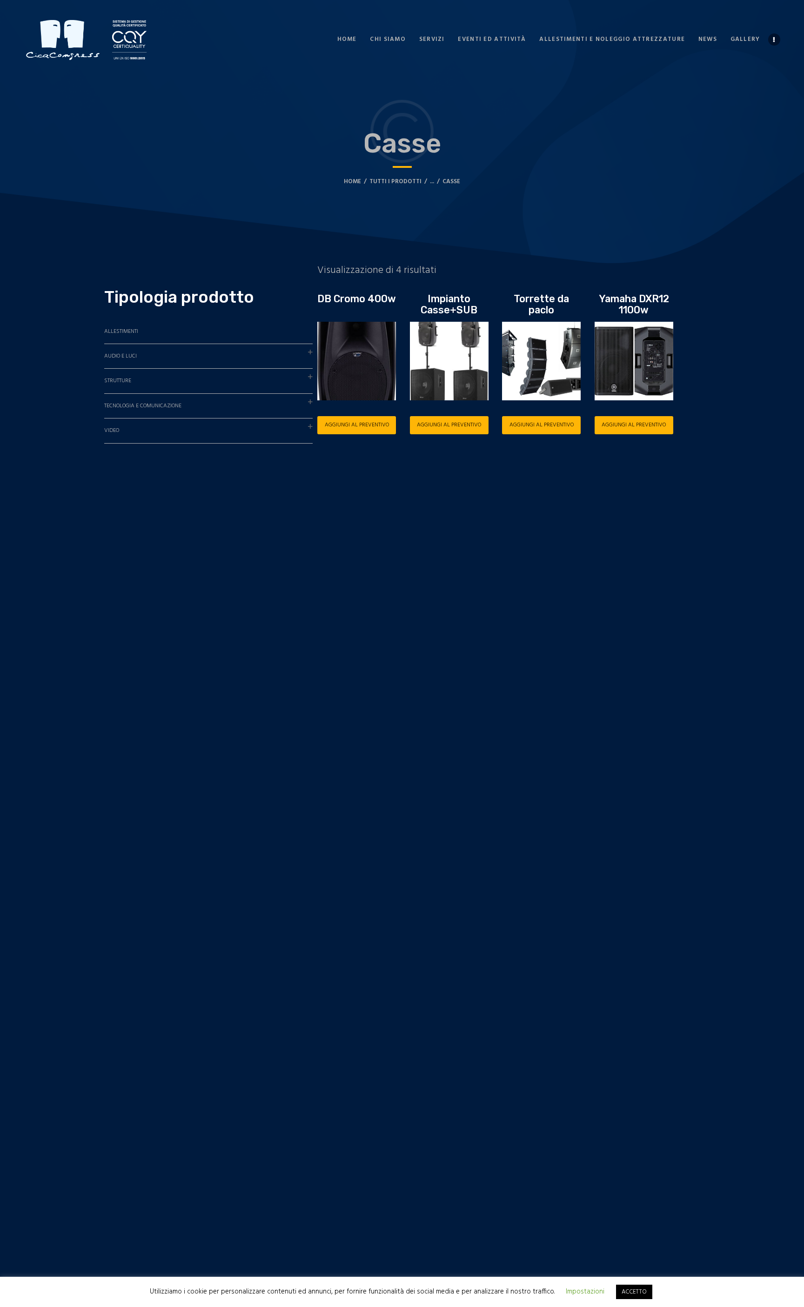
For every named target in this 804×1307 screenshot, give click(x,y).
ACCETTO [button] (634, 1292)
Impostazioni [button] (585, 1291)
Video (111, 430)
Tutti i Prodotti (395, 181)
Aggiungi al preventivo (357, 425)
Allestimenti (121, 331)
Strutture (117, 380)
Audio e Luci (120, 356)
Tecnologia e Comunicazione (142, 406)
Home (352, 181)
